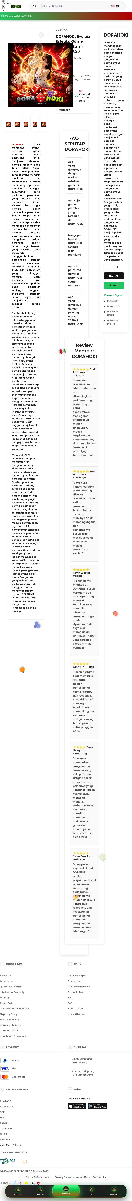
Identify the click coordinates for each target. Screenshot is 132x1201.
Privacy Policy (63, 1177)
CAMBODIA (6, 1128)
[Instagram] (20, 1183)
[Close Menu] (3, 7)
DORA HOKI (113, 306)
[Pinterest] (39, 1183)
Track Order (7, 1003)
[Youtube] (27, 1183)
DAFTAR (113, 276)
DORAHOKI (18, 144)
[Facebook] (15, 1183)
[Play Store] (97, 1107)
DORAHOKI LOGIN (113, 313)
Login (40, 1194)
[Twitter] (32, 1183)
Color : (64, 110)
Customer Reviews (79, 986)
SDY (2, 1117)
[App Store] (77, 1107)
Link (92, 1194)
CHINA (3, 1134)
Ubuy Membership (10, 1025)
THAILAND (5, 1101)
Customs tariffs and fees (15, 1008)
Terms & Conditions (37, 1177)
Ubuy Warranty (9, 1030)
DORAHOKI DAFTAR (113, 322)
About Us (5, 975)
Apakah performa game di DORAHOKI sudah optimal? (75, 275)
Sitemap (5, 997)
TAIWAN (4, 1123)
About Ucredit (76, 1008)
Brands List (74, 981)
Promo (18, 1194)
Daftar (66, 1193)
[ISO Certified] (23, 1161)
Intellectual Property (12, 992)
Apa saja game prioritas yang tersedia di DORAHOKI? (75, 212)
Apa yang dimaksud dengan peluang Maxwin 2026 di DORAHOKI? (75, 310)
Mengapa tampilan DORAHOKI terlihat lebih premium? (75, 245)
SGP (2, 1112)
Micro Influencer (9, 1019)
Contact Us (6, 981)
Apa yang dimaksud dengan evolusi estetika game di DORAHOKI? (75, 175)
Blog (70, 997)
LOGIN (114, 285)
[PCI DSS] (7, 1161)
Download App (76, 975)
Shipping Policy (8, 1014)
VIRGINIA (5, 1139)
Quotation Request (11, 986)
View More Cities (10, 1145)
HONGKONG (7, 1106)
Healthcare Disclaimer (13, 1036)
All (34, 6)
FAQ (70, 1003)
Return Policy (75, 992)
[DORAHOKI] (16, 6)
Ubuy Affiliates (76, 1014)
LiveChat (114, 1194)
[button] (41, 35)
